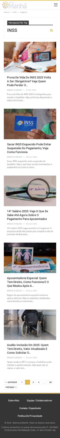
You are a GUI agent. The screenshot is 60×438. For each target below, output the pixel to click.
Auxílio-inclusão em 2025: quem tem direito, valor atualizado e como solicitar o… (27, 348)
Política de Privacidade (30, 416)
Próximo (10, 387)
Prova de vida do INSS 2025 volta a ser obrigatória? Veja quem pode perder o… (29, 81)
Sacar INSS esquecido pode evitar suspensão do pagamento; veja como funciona (29, 148)
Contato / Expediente (30, 408)
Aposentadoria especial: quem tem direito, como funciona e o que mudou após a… (28, 281)
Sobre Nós (13, 400)
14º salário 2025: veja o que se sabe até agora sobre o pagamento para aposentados (27, 215)
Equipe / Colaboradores (39, 400)
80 (50, 382)
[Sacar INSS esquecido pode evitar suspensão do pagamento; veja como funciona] (30, 124)
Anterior (12, 382)
